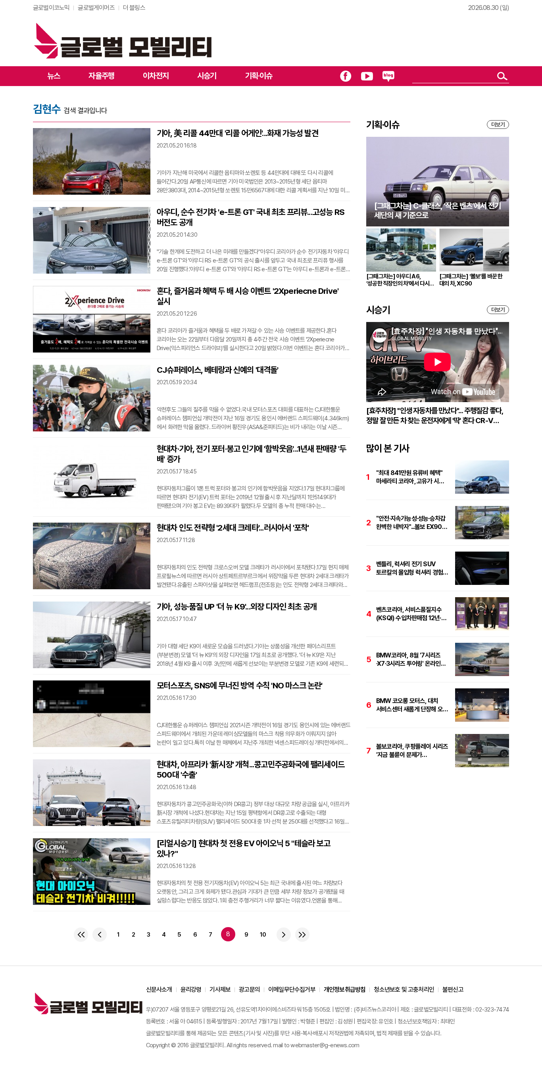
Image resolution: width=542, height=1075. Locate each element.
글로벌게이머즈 (96, 7)
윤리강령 (191, 989)
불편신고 (452, 989)
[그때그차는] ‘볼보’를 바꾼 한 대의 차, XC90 (471, 280)
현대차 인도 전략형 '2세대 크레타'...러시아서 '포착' (233, 528)
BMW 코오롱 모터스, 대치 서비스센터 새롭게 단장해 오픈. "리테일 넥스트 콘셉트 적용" (412, 705)
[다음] (284, 934)
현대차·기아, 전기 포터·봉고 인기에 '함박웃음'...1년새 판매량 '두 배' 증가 (251, 454)
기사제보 (220, 989)
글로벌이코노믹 (51, 7)
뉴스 (53, 75)
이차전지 (156, 75)
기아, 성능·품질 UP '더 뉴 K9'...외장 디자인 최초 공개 (237, 606)
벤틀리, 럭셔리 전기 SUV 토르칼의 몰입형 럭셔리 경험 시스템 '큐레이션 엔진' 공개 (409, 568)
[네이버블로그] (388, 76)
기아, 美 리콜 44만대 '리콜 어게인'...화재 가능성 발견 (237, 133)
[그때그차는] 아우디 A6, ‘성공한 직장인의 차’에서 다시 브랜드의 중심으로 (397, 280)
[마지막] (302, 934)
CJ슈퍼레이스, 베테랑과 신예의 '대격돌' (218, 370)
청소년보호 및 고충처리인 (404, 989)
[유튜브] (367, 76)
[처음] (81, 934)
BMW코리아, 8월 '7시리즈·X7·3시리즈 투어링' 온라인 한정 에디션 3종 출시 (408, 660)
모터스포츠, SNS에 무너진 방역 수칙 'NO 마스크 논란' (240, 685)
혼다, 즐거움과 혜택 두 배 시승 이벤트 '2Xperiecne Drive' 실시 (247, 296)
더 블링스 (134, 7)
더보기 (498, 124)
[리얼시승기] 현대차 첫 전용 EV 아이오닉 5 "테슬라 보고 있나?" (243, 848)
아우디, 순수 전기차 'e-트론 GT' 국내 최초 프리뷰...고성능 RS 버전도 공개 (250, 217)
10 (263, 934)
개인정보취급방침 (345, 989)
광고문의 (249, 989)
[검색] (502, 76)
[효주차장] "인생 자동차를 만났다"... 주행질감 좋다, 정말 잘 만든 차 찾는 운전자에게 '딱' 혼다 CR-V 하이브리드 (434, 415)
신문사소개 (159, 989)
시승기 (207, 75)
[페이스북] (345, 76)
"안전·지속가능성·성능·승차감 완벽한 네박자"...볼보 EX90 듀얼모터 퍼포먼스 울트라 (410, 523)
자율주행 (101, 75)
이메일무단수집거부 (291, 989)
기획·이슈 (259, 75)
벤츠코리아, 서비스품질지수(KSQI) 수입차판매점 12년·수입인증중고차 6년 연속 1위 (410, 614)
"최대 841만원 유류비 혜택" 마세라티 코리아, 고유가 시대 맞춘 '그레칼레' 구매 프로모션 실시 (410, 477)
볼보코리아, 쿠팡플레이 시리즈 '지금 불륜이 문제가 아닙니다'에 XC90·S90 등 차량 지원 (412, 751)
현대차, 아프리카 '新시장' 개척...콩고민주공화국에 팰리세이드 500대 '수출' (250, 769)
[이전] (99, 934)
